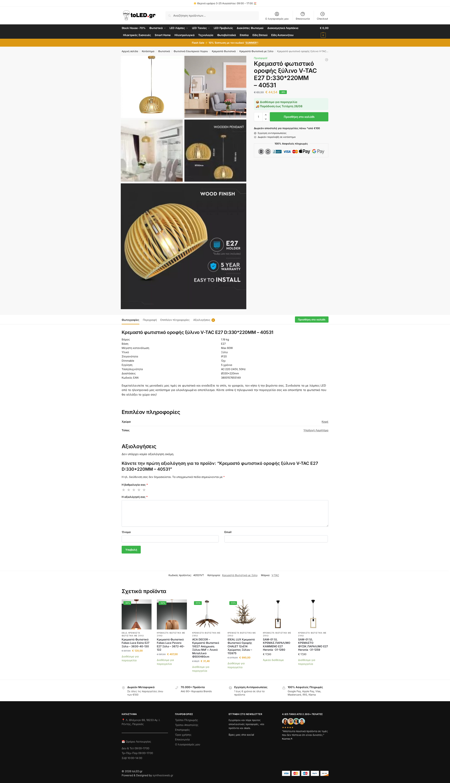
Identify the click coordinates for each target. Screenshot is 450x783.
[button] (324, 32)
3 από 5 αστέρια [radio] (134, 490)
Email (227, 532)
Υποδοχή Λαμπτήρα (315, 430)
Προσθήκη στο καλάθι (299, 117)
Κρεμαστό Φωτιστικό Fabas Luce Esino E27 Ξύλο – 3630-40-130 (135, 643)
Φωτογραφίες (130, 320)
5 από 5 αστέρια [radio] (144, 490)
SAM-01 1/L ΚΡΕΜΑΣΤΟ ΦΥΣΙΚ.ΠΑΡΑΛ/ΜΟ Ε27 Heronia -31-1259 (313, 645)
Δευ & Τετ (128, 748)
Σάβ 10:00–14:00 (132, 758)
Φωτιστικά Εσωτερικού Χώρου (191, 51)
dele (124, 633)
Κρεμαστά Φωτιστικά (224, 51)
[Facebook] (230, 741)
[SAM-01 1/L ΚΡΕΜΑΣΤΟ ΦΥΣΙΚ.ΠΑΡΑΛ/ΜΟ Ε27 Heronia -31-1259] (313, 614)
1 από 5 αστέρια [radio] (124, 490)
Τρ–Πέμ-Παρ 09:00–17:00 (137, 753)
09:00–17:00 (142, 748)
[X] (250, 741)
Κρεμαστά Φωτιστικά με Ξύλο (256, 51)
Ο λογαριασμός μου (277, 18)
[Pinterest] (263, 741)
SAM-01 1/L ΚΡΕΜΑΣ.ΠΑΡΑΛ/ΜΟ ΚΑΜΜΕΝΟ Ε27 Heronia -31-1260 (276, 645)
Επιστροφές (182, 729)
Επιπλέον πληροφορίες (175, 320)
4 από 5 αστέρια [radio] (139, 490)
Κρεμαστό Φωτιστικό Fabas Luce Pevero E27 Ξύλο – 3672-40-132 (171, 645)
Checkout (322, 18)
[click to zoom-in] (152, 87)
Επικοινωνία (303, 18)
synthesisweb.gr (163, 775)
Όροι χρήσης (183, 734)
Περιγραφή (150, 320)
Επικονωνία (182, 739)
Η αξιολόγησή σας (135, 497)
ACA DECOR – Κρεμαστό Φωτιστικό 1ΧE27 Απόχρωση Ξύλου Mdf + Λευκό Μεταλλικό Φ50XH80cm (205, 648)
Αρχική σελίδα (130, 51)
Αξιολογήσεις (203, 320)
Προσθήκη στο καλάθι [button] (136, 665)
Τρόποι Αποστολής (186, 725)
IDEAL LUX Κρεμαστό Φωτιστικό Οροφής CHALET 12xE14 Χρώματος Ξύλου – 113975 (241, 646)
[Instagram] (237, 741)
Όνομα (126, 532)
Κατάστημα (148, 51)
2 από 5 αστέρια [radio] (129, 490)
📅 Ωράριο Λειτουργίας (136, 741)
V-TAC (275, 575)
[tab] (131, 319)
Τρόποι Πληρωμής (186, 720)
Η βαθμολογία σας (135, 484)
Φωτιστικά (164, 51)
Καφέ (325, 421)
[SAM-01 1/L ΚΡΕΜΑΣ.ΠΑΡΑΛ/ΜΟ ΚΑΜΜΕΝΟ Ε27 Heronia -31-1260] (326, 59)
